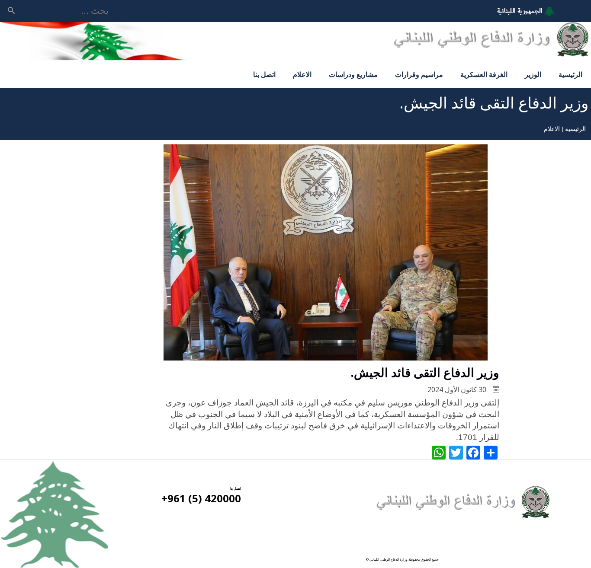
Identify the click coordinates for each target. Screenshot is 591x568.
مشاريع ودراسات (353, 74)
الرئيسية (570, 74)
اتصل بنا (264, 74)
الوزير (533, 74)
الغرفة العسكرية (483, 74)
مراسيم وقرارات (419, 74)
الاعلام (302, 74)
